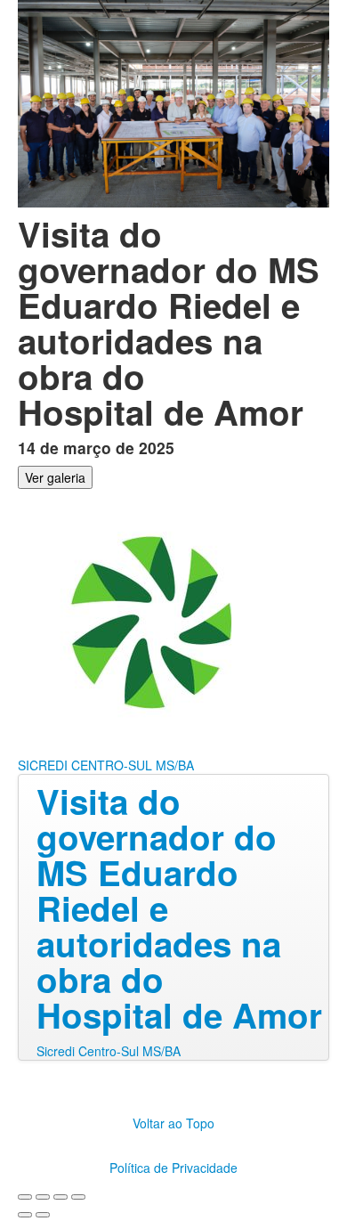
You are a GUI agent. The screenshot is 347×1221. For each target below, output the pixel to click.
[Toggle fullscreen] (60, 1197)
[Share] (43, 1197)
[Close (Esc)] (25, 1197)
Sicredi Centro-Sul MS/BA (108, 1051)
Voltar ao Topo (173, 1123)
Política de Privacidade (173, 1167)
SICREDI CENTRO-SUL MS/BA (106, 765)
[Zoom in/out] (78, 1197)
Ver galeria (55, 477)
